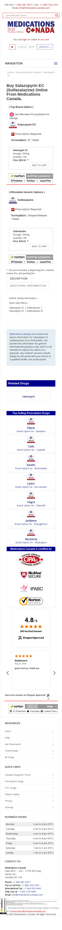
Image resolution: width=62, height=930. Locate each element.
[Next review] (54, 673)
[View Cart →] (12, 47)
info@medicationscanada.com (34, 7)
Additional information (28, 285)
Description (19, 278)
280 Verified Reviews (31, 631)
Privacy (8, 800)
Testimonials (11, 750)
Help (7, 737)
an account (43, 39)
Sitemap (9, 807)
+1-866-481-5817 (23, 4)
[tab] (19, 278)
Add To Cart (39, 165)
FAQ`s (8, 731)
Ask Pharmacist (13, 744)
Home (10, 72)
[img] (31, 626)
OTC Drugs (10, 787)
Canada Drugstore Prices (18, 774)
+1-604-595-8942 (32, 888)
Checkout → (45, 47)
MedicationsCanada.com (22, 333)
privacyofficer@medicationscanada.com (28, 911)
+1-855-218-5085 (27, 891)
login (24, 39)
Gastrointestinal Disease (28, 72)
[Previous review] (7, 673)
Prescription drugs (14, 781)
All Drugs (9, 757)
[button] (3, 906)
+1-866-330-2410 (49, 4)
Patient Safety (12, 794)
